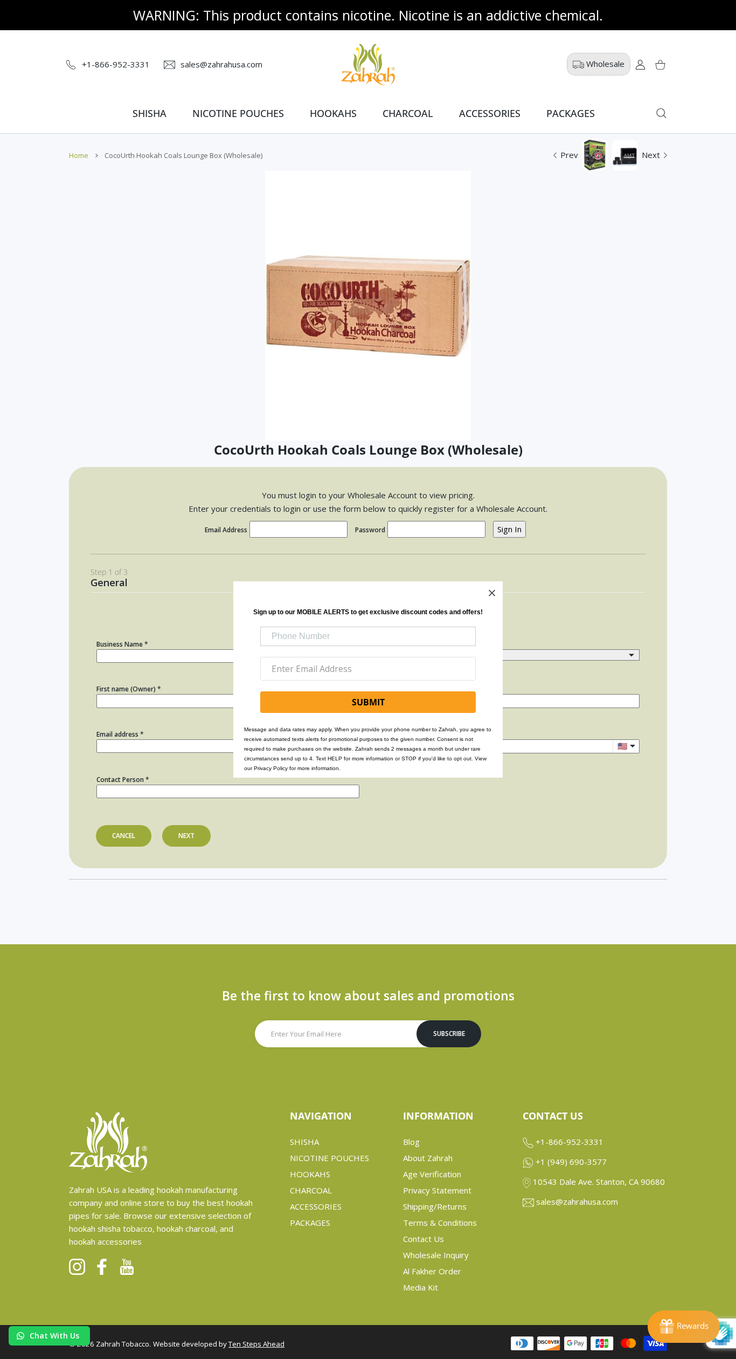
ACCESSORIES (316, 1206)
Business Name (119, 644)
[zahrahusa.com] (368, 64)
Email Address (226, 529)
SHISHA (304, 1141)
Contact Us (423, 1238)
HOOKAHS (310, 1174)
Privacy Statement (437, 1190)
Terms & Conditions (440, 1222)
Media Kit (420, 1287)
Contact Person (120, 779)
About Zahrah (428, 1157)
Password (370, 529)
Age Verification (432, 1174)
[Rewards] (684, 1326)
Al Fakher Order (432, 1271)
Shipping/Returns (435, 1206)
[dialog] (661, 113)
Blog (411, 1141)
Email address (117, 734)
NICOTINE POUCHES (329, 1157)
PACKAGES (310, 1222)
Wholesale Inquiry (436, 1255)
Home (78, 155)
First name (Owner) (126, 689)
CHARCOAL (311, 1190)
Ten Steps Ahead (256, 1344)
